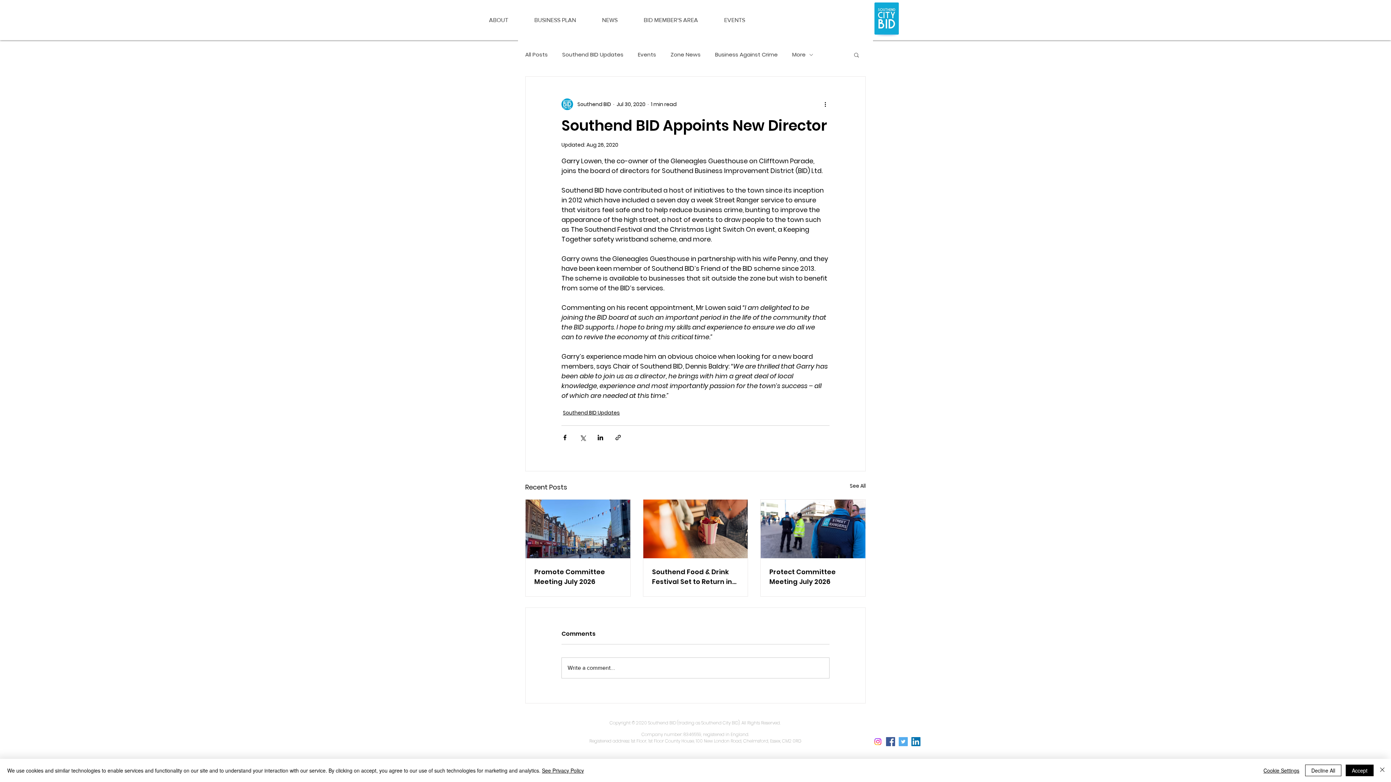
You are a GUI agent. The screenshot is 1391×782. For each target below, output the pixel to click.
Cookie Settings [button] (1281, 770)
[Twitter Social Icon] (903, 741)
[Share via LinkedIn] (600, 437)
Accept (1359, 770)
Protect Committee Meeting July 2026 (802, 576)
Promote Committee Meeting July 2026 (569, 576)
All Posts (536, 54)
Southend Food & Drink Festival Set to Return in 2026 (692, 576)
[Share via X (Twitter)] (582, 437)
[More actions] (825, 104)
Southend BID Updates (592, 54)
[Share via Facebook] (564, 437)
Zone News (686, 54)
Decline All (1323, 770)
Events (647, 54)
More (799, 54)
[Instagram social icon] (877, 741)
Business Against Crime (746, 54)
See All (858, 485)
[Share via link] (618, 437)
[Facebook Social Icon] (890, 741)
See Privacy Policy (563, 770)
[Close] (1382, 770)
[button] (498, 20)
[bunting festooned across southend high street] (578, 529)
